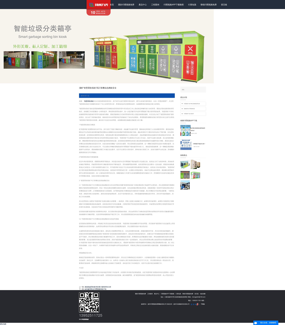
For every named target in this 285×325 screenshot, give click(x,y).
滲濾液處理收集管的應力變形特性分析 (98, 287)
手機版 (203, 304)
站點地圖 (202, 294)
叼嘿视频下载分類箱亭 (189, 113)
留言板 (224, 4)
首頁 (112, 4)
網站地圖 (3, 324)
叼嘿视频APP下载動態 (174, 4)
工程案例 (155, 4)
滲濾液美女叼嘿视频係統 (189, 108)
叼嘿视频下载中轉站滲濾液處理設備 (192, 103)
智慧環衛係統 (89, 101)
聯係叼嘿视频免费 (209, 4)
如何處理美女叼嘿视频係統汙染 (95, 289)
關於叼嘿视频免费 (126, 4)
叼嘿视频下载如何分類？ (199, 143)
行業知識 (192, 4)
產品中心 (143, 4)
